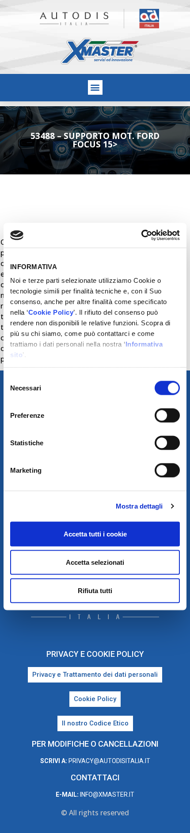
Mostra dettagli (139, 506)
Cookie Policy (51, 312)
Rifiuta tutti (95, 590)
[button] (95, 87)
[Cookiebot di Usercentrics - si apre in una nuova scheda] (141, 235)
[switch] (167, 415)
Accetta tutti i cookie (95, 533)
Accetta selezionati (95, 562)
